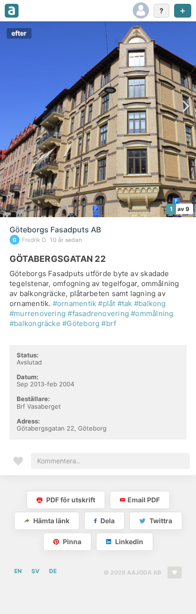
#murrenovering (38, 313)
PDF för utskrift (70, 500)
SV (35, 571)
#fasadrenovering (98, 313)
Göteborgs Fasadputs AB (55, 229)
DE (53, 571)
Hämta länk (50, 521)
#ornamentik (74, 303)
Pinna (71, 541)
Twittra (160, 521)
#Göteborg (80, 323)
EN (18, 571)
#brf (108, 323)
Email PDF (143, 500)
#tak (125, 303)
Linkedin (128, 541)
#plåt (106, 303)
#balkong (150, 303)
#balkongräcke (35, 323)
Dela (107, 521)
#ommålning (152, 313)
